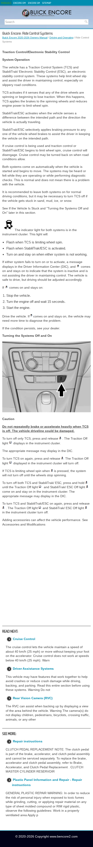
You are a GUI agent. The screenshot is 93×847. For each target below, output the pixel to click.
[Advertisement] (46, 576)
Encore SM (34, 2)
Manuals (6, 2)
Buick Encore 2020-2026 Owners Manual (24, 37)
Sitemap (46, 2)
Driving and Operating (61, 37)
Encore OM (19, 2)
